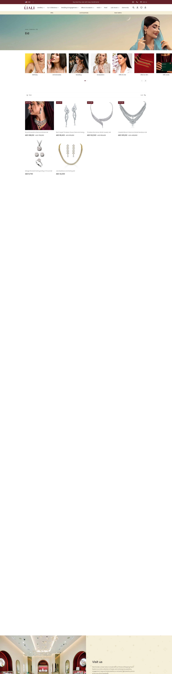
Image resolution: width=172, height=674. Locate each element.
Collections (32, 29)
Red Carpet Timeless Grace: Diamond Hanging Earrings (70, 132)
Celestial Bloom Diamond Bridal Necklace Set (132, 132)
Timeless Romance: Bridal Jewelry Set (99, 132)
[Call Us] (137, 2)
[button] (40, 7)
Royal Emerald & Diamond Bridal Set (36, 132)
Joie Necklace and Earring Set (65, 171)
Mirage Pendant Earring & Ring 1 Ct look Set (38, 171)
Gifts (51, 13)
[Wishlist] (141, 8)
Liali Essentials (83, 13)
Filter (30, 95)
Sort (142, 95)
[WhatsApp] (133, 2)
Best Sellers (118, 13)
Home (26, 29)
